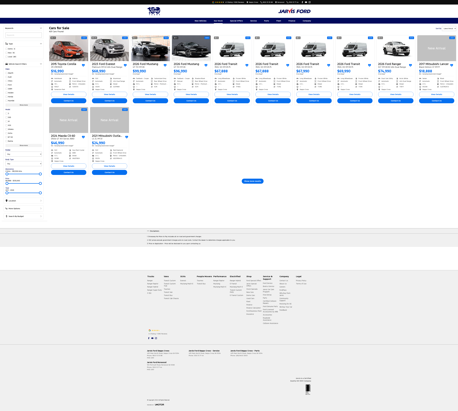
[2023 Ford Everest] (109, 48)
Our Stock (218, 21)
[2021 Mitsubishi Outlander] (109, 120)
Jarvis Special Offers (251, 285)
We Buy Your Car (285, 307)
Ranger (150, 281)
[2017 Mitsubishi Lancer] (436, 48)
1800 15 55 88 (157, 356)
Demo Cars (250, 295)
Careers (282, 287)
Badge (8, 150)
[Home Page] (154, 11)
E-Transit (233, 284)
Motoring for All (285, 304)
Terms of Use (301, 284)
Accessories (267, 315)
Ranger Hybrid (152, 287)
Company (307, 21)
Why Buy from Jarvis (284, 294)
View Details (68, 94)
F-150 (149, 293)
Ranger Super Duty (154, 290)
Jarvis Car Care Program (268, 290)
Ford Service (267, 283)
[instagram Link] (309, 2)
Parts (266, 21)
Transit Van (168, 292)
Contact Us (69, 101)
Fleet (278, 21)
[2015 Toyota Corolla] (68, 48)
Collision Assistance (270, 323)
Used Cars (250, 298)
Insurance (250, 314)
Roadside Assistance (267, 319)
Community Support (283, 299)
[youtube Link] (305, 2)
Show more (24, 105)
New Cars (250, 292)
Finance (291, 21)
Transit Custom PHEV (236, 291)
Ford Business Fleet (254, 311)
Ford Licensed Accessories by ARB (270, 310)
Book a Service (268, 286)
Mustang (216, 284)
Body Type (10, 159)
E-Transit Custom (236, 295)
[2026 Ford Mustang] (150, 48)
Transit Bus (168, 295)
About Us (283, 284)
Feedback (283, 310)
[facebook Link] (302, 2)
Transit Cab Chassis (171, 298)
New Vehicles (200, 21)
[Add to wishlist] (83, 65)
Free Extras (267, 295)
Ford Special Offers (253, 281)
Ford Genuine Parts (270, 306)
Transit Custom (170, 281)
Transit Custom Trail (170, 285)
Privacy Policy (301, 281)
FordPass (283, 290)
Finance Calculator (253, 308)
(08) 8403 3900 (242, 356)
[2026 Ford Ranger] (395, 48)
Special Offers (236, 21)
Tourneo (167, 289)
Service (253, 21)
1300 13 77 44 (199, 356)
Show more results (252, 181)
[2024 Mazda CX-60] (68, 120)
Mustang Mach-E (186, 284)
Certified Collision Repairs (269, 302)
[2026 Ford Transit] (232, 48)
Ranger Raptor (152, 284)
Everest (183, 281)
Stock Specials (252, 289)
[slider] (7, 174)
